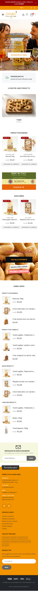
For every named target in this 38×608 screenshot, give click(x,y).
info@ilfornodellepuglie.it (9, 492)
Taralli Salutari (6, 541)
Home (13, 154)
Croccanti (8, 154)
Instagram (9, 506)
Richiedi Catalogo (7, 526)
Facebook (4, 506)
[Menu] (3, 14)
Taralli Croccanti (23, 538)
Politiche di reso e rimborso (9, 521)
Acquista (19, 187)
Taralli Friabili (6, 538)
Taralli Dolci (14, 538)
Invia (31, 458)
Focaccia (23, 541)
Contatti (4, 528)
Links (21, 7)
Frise (29, 541)
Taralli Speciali (15, 541)
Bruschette (5, 545)
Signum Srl (26, 586)
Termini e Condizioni (8, 516)
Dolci (26, 217)
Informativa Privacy (7, 524)
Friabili (8, 217)
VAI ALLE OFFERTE (19, 259)
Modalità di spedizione (8, 519)
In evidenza (29, 154)
